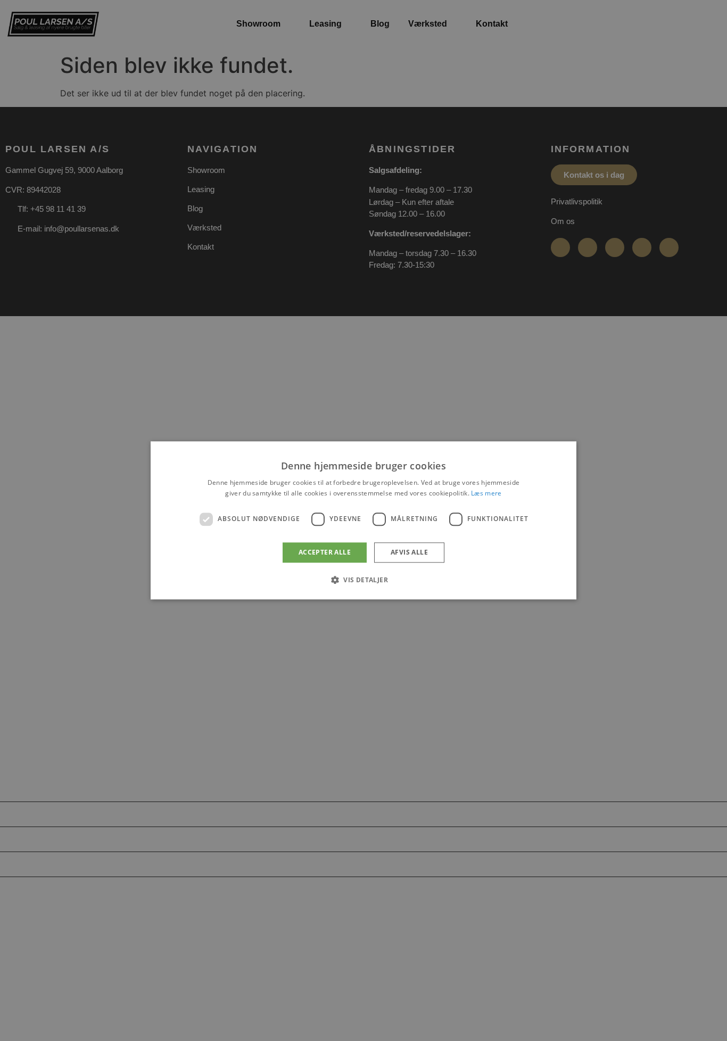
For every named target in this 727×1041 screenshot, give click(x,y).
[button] (363, 580)
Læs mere (486, 493)
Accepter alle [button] (325, 552)
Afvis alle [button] (409, 552)
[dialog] (363, 520)
